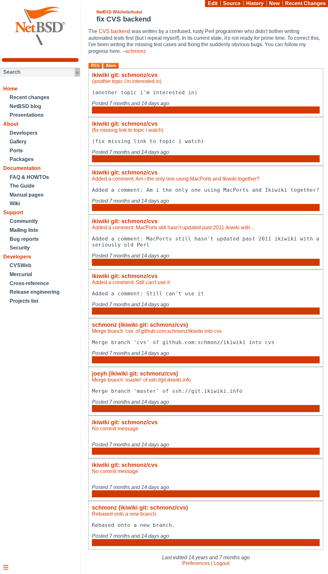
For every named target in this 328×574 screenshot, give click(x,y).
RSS (95, 65)
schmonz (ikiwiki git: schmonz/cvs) (140, 325)
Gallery (18, 141)
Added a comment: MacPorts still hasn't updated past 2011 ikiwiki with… (173, 227)
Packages (22, 159)
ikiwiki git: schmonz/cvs (125, 75)
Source (232, 3)
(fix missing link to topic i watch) (127, 130)
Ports (16, 150)
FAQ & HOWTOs (29, 177)
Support (13, 212)
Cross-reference (29, 283)
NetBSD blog (25, 106)
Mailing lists (24, 230)
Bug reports (24, 239)
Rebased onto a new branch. (124, 514)
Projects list (24, 301)
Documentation (22, 168)
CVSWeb (20, 265)
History (255, 3)
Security (20, 247)
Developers (23, 133)
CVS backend (114, 31)
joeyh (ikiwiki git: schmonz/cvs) (135, 373)
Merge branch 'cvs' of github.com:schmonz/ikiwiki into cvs (157, 331)
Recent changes (29, 97)
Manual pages (27, 195)
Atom (111, 65)
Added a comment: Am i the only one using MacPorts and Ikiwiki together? (175, 178)
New (274, 3)
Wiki (15, 203)
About (10, 124)
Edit (212, 3)
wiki (127, 12)
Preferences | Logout (205, 563)
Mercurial (21, 274)
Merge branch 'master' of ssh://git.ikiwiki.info (141, 380)
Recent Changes (305, 3)
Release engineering (35, 292)
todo (136, 12)
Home (10, 88)
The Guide (22, 186)
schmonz (136, 51)
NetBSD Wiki (108, 12)
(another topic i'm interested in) (126, 81)
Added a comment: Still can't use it (131, 282)
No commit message (115, 428)
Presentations (27, 115)
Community (24, 221)
